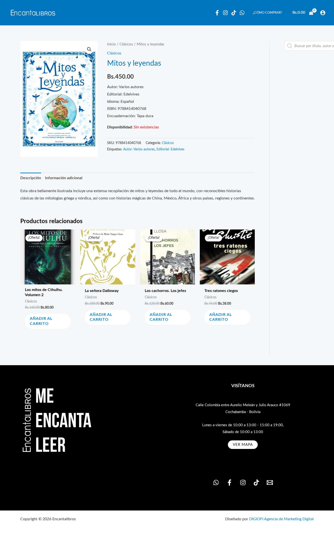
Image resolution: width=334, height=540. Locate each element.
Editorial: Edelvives (170, 149)
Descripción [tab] (30, 178)
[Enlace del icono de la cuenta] (322, 12)
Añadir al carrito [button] (41, 321)
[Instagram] (225, 12)
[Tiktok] (233, 12)
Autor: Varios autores (139, 149)
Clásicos (126, 44)
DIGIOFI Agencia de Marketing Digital (281, 519)
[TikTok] (256, 482)
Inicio (111, 44)
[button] (89, 49)
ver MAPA (243, 445)
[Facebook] (217, 12)
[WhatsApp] (242, 12)
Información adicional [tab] (63, 178)
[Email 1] (270, 482)
